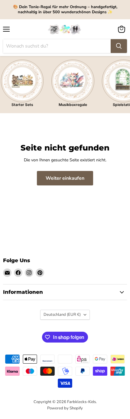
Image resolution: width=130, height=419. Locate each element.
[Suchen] (119, 46)
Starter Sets (22, 104)
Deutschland (62, 314)
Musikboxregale (73, 104)
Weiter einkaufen (65, 178)
